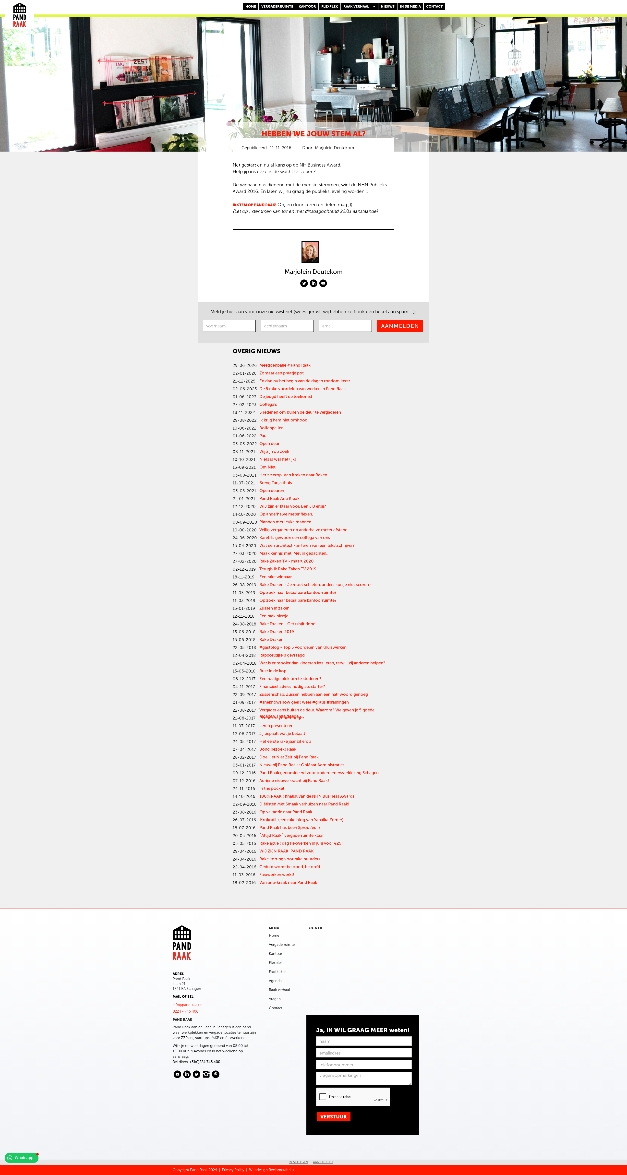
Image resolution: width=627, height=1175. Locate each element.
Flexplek (276, 962)
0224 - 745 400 (185, 1011)
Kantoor (275, 953)
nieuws (388, 6)
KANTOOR (307, 6)
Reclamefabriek (281, 1170)
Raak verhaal (279, 990)
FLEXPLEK (329, 6)
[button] (359, 6)
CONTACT (434, 6)
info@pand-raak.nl (188, 1005)
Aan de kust (323, 1162)
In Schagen (298, 1162)
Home (250, 6)
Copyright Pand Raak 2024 (195, 1170)
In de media (410, 6)
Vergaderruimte (277, 6)
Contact (275, 1008)
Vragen (275, 999)
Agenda (275, 981)
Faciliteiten (278, 972)
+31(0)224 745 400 (204, 1062)
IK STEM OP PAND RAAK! (254, 205)
